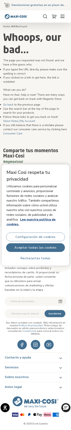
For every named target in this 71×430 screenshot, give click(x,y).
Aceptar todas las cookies (35, 247)
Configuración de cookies (35, 237)
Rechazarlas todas (36, 258)
